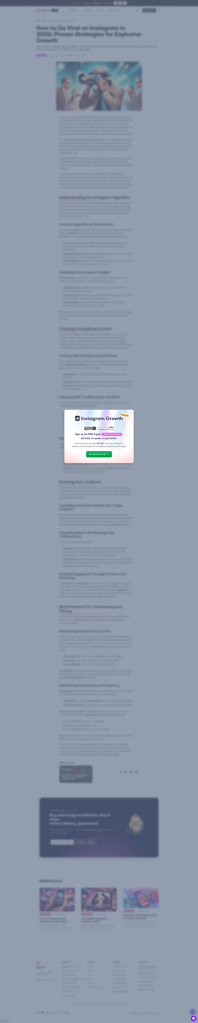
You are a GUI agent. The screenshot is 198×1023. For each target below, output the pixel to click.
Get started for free (97, 454)
